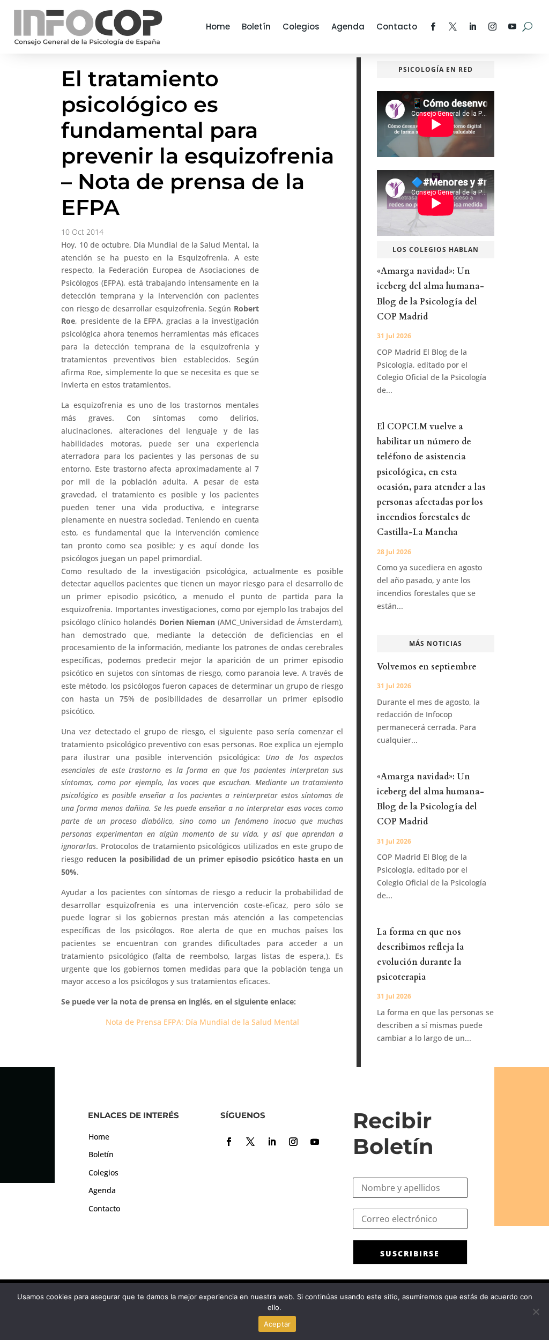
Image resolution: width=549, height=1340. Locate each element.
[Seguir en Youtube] (314, 1141)
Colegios (301, 26)
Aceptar (277, 1324)
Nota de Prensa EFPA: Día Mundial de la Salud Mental (202, 1022)
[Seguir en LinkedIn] (271, 1141)
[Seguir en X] (250, 1141)
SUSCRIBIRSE (410, 1253)
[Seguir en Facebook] (229, 1141)
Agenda (348, 26)
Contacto (396, 26)
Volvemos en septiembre (427, 667)
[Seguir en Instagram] (293, 1141)
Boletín (256, 26)
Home (218, 26)
